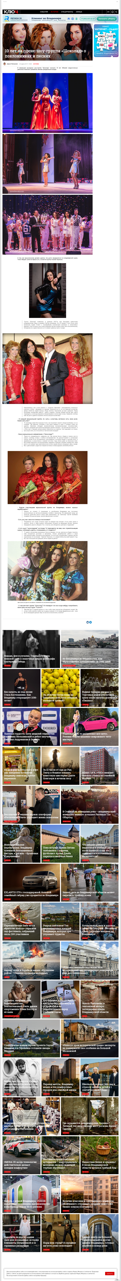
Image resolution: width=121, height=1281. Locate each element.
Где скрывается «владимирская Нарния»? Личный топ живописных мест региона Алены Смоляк (90, 1116)
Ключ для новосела (11, 821)
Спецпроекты (67, 12)
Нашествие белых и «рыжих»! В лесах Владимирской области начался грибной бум (100, 1155)
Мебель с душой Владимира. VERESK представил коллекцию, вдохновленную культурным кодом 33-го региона (31, 1194)
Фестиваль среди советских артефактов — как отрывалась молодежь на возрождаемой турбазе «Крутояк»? (60, 1155)
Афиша (79, 12)
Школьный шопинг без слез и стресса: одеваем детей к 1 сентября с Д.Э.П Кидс (100, 1077)
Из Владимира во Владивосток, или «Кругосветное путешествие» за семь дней (90, 649)
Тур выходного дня (69, 665)
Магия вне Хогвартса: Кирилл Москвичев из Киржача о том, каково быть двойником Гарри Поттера (21, 1077)
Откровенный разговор (12, 1016)
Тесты (45, 704)
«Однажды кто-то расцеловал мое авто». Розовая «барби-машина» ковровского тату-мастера (90, 727)
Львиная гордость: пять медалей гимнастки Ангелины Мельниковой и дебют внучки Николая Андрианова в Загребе (31, 727)
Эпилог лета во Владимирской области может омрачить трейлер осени (90, 883)
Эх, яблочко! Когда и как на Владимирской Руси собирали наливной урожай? (60, 688)
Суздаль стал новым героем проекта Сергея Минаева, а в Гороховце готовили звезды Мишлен (31, 1038)
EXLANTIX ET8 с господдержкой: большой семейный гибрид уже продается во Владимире (31, 883)
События (44, 12)
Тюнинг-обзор (67, 743)
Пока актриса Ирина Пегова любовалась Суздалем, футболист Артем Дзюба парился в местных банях (60, 844)
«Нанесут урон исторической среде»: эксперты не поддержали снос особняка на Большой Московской (90, 1038)
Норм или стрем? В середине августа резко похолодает (60, 1233)
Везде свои (66, 821)
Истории (54, 12)
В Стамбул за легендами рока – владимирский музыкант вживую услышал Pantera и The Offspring (90, 805)
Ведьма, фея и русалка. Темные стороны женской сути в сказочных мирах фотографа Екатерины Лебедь (31, 649)
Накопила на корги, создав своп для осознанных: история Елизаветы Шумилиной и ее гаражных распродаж (21, 1233)
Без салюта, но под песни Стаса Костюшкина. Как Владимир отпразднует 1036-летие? (21, 688)
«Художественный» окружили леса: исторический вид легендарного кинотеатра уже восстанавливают (90, 961)
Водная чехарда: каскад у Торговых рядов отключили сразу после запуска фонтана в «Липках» (100, 688)
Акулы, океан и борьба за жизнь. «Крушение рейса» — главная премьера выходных (31, 961)
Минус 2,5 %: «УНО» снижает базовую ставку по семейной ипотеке (100, 766)
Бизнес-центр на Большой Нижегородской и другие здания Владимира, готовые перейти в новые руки (100, 1233)
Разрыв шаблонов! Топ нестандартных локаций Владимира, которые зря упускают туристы (60, 922)
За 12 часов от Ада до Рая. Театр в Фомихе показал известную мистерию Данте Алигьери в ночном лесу (60, 766)
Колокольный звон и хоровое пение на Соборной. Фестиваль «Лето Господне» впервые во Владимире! (100, 922)
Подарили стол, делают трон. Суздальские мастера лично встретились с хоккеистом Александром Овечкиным (31, 1116)
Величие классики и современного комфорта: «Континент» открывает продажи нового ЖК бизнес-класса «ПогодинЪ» (90, 1194)
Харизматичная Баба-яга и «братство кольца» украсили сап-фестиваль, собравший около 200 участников (21, 922)
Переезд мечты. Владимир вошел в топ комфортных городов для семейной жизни (60, 1077)
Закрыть (110, 1274)
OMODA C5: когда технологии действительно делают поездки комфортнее (21, 1155)
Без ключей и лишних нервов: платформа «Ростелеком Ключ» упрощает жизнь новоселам (31, 805)
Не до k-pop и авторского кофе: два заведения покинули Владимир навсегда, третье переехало (21, 766)
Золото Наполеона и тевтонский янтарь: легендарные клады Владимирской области (100, 999)
